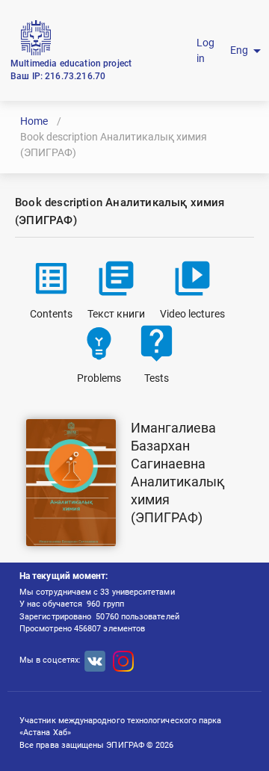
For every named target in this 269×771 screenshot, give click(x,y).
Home (34, 121)
